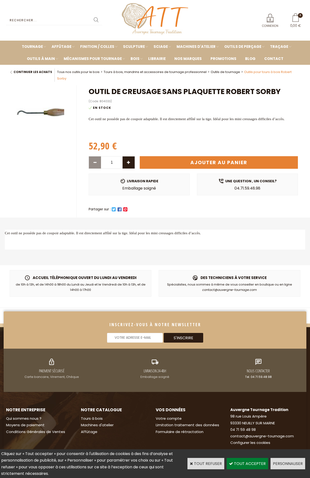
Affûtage (61, 46)
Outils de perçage (242, 46)
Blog (250, 58)
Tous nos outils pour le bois (78, 72)
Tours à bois (92, 418)
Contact (273, 58)
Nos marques (188, 58)
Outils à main (41, 58)
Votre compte (169, 418)
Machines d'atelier (196, 46)
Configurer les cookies (250, 442)
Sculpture (134, 46)
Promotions (223, 58)
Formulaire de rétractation (179, 431)
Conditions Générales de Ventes (35, 431)
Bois (135, 58)
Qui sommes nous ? (23, 418)
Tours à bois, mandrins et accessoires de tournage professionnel (155, 72)
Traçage (279, 46)
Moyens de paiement (25, 424)
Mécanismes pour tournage (93, 58)
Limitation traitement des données (187, 424)
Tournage (32, 46)
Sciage (161, 46)
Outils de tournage (225, 72)
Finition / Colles (97, 46)
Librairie (157, 58)
